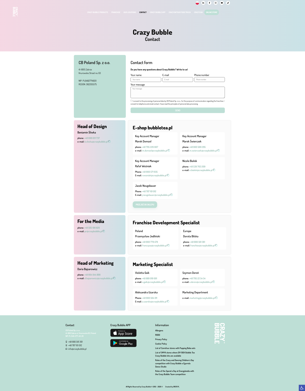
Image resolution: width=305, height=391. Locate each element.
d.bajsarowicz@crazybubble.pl (99, 278)
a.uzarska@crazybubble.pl (154, 301)
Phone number (201, 75)
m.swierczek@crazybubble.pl (203, 150)
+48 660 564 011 (149, 297)
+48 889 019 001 (149, 278)
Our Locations (130, 12)
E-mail (165, 75)
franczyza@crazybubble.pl (154, 245)
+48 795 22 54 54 (197, 278)
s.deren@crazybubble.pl (201, 281)
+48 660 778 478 (150, 241)
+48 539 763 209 (197, 166)
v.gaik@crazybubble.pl (152, 281)
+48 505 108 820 (92, 227)
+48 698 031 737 (92, 138)
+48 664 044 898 (92, 274)
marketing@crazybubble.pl (202, 297)
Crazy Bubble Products (97, 12)
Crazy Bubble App (157, 12)
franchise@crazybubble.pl (202, 245)
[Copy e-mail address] (109, 141)
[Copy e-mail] (168, 175)
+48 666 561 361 (197, 241)
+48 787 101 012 (149, 191)
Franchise (115, 12)
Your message (138, 84)
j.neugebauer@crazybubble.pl (156, 194)
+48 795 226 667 (150, 146)
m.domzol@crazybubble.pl (154, 150)
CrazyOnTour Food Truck (180, 12)
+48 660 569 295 (197, 146)
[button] (302, 388)
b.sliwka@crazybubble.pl (96, 141)
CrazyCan (198, 12)
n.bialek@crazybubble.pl (201, 170)
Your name (136, 75)
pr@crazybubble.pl (93, 231)
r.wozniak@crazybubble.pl (154, 175)
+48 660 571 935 (150, 171)
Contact (143, 12)
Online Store (211, 12)
